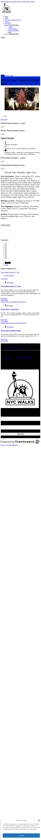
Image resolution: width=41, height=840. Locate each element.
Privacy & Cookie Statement (9, 522)
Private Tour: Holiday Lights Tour (15, 425)
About (10, 27)
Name (3, 492)
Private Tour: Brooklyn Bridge (11, 408)
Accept (21, 835)
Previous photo (6, 225)
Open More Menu (13, 25)
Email (3, 501)
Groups (7, 21)
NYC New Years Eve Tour (13, 20)
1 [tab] (5, 116)
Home (6, 16)
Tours (6, 18)
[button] (39, 820)
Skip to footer (31, 1)
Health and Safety (13, 30)
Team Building (12, 29)
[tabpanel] (20, 99)
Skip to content (21, 1)
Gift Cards (8, 23)
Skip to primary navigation (9, 1)
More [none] (6, 25)
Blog (9, 32)
